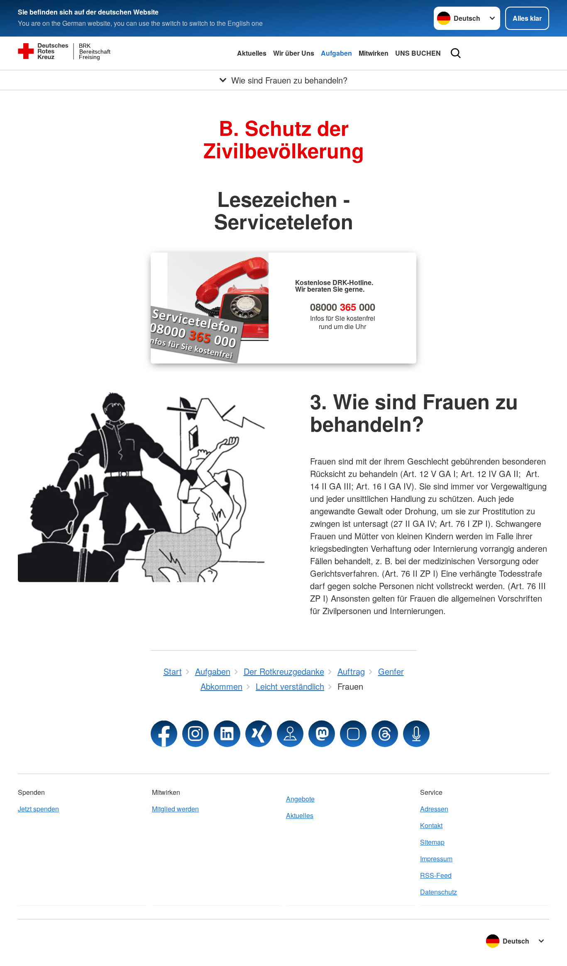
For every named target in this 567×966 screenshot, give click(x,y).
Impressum (436, 858)
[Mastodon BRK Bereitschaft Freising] (321, 733)
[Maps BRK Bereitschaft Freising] (290, 733)
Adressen (434, 809)
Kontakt (431, 825)
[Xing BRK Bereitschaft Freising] (258, 733)
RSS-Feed (436, 875)
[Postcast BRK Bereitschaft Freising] (416, 733)
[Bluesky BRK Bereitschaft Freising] (353, 733)
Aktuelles (251, 53)
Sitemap (432, 842)
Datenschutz (438, 892)
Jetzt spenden (38, 809)
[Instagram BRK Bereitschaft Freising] (195, 733)
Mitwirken (374, 53)
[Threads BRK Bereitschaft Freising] (384, 733)
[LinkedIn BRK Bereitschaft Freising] (227, 733)
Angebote (300, 799)
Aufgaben (336, 53)
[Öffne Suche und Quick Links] (455, 53)
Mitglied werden (175, 809)
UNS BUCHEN (418, 53)
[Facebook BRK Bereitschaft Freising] (164, 733)
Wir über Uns (293, 53)
